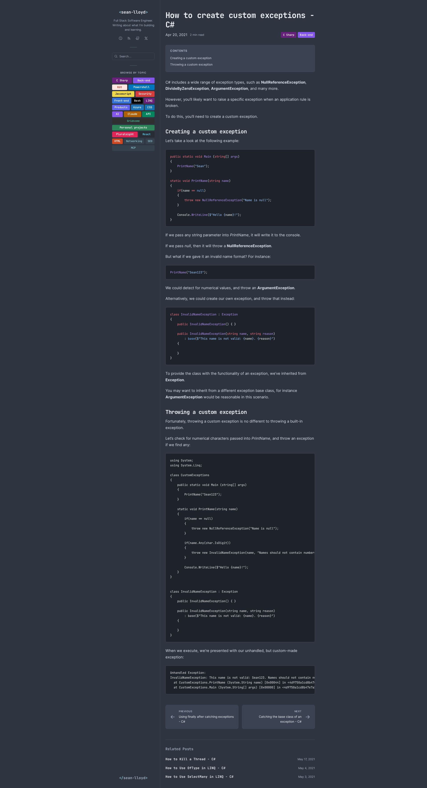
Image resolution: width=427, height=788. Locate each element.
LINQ (149, 100)
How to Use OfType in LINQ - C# (195, 768)
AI (117, 114)
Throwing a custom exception (191, 64)
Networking (134, 141)
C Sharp (122, 80)
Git (119, 87)
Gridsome (133, 121)
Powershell (141, 87)
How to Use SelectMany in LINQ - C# (199, 776)
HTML (117, 141)
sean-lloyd (133, 12)
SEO (150, 141)
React (147, 134)
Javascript (123, 94)
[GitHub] (137, 38)
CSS (149, 107)
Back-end (143, 80)
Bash (137, 100)
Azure (137, 107)
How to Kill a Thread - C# (190, 759)
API (148, 114)
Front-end (121, 100)
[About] (120, 38)
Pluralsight (125, 134)
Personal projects (133, 127)
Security (145, 94)
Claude (132, 114)
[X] (146, 38)
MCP (133, 148)
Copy (308, 153)
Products (121, 107)
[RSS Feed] (129, 38)
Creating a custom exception (190, 58)
